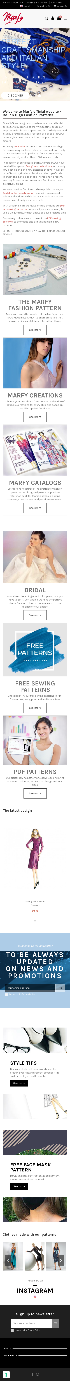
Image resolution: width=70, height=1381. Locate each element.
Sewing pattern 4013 (35, 901)
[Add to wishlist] (63, 824)
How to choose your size (13, 2)
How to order (56, 2)
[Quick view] (63, 836)
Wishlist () (45, 6)
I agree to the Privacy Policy (22, 994)
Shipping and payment (37, 2)
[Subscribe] (55, 1323)
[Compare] (63, 830)
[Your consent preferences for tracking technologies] (6, 1374)
